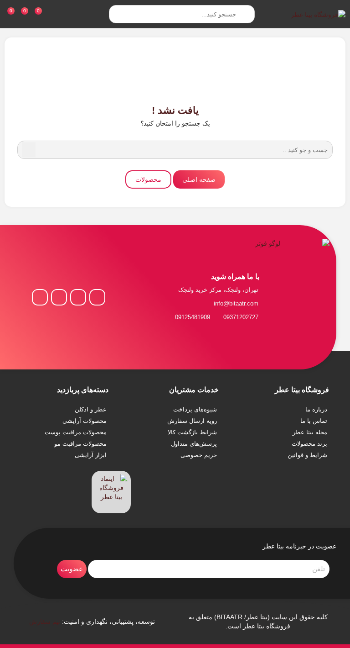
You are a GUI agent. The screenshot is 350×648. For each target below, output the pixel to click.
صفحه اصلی (199, 179)
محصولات (148, 179)
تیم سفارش (44, 621)
